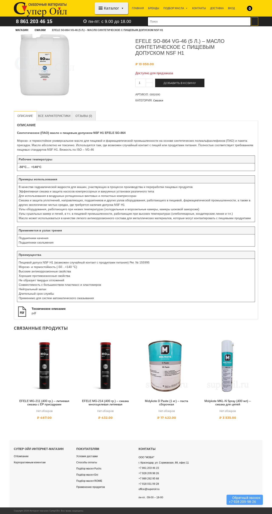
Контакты (199, 8)
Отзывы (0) (83, 116)
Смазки (40, 30)
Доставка (217, 8)
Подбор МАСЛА (173, 8)
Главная (138, 8)
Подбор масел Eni (87, 474)
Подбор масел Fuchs (88, 468)
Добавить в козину (180, 83)
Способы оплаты (86, 462)
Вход (231, 8)
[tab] (25, 116)
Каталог (111, 8)
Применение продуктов (90, 487)
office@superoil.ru (149, 489)
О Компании (21, 456)
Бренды (153, 8)
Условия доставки (87, 456)
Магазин (22, 30)
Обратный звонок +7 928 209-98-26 (245, 500)
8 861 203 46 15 (34, 21)
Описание (25, 116)
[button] (121, 8)
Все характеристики (54, 116)
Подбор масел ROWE (89, 480)
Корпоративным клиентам (29, 462)
